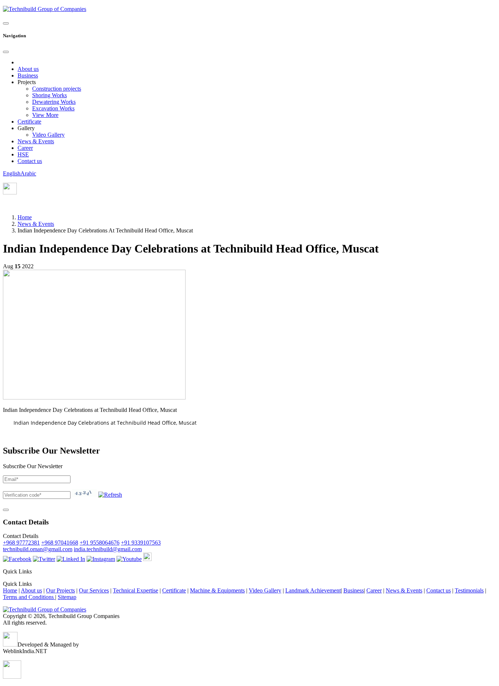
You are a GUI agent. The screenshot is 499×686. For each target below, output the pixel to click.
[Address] (10, 192)
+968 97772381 (21, 542)
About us (28, 69)
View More (45, 115)
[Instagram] (101, 559)
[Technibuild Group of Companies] (44, 609)
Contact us (30, 161)
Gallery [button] (26, 128)
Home (25, 217)
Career (25, 148)
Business (28, 75)
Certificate (29, 121)
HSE (23, 154)
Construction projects (56, 89)
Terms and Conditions (29, 597)
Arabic (28, 173)
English (11, 173)
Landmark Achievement (313, 590)
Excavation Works (53, 108)
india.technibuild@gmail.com (108, 549)
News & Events (36, 141)
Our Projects (60, 590)
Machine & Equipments (217, 590)
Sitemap (67, 597)
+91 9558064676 (99, 542)
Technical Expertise (135, 590)
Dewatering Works (54, 102)
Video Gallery (48, 135)
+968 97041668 (59, 542)
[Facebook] (17, 559)
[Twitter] (44, 559)
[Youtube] (129, 559)
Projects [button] (27, 82)
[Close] (6, 52)
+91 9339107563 (141, 542)
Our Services (94, 590)
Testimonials (469, 590)
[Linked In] (71, 559)
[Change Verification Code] (110, 495)
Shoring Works (49, 95)
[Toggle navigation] (6, 23)
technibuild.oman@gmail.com (37, 549)
